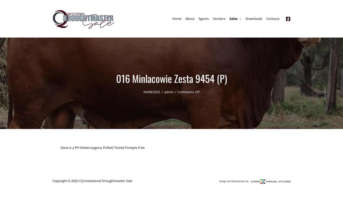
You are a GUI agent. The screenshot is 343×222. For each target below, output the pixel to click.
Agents (203, 18)
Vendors (219, 18)
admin (169, 92)
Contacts (273, 18)
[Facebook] (288, 18)
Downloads (254, 18)
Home (176, 18)
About (190, 18)
